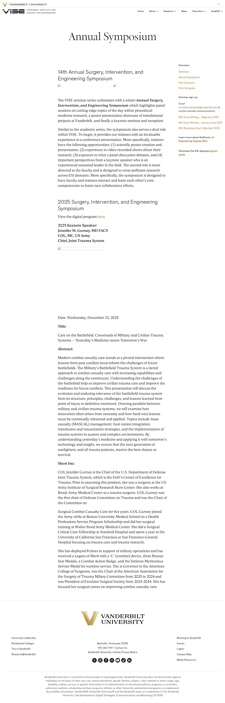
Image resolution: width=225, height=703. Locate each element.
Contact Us (121, 648)
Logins (180, 649)
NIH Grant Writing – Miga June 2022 (199, 117)
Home (141, 11)
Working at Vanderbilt (189, 638)
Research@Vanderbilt (23, 654)
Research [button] (168, 11)
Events (180, 643)
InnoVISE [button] (215, 11)
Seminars (184, 72)
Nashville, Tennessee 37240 (112, 643)
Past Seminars (187, 83)
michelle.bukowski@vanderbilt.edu (198, 107)
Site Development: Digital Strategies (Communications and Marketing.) (114, 695)
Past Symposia (187, 88)
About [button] (152, 11)
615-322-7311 (105, 648)
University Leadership (23, 638)
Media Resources (186, 660)
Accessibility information (59, 692)
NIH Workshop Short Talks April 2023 (199, 128)
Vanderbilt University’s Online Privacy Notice (112, 652)
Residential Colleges (22, 643)
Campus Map (184, 654)
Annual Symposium (189, 77)
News (184, 11)
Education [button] (197, 11)
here (101, 216)
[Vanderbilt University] (112, 618)
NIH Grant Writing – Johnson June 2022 (200, 123)
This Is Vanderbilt (20, 649)
